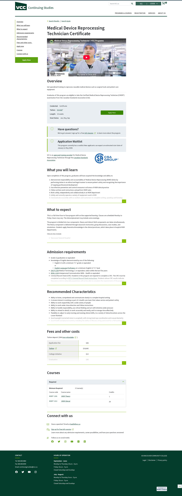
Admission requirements (25, 33)
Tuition (51, 348)
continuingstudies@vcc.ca (28, 467)
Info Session (89, 133)
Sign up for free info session (61, 429)
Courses (19, 50)
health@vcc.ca (75, 424)
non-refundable (68, 337)
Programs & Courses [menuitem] (123, 13)
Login (152, 3)
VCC (141, 3)
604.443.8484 (22, 461)
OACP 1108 (55, 271)
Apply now (20, 46)
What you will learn (23, 25)
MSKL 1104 (55, 273)
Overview (20, 22)
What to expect (22, 29)
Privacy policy (162, 460)
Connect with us (22, 54)
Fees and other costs (24, 42)
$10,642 (59, 110)
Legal (144, 460)
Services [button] (151, 13)
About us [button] (162, 13)
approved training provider (63, 155)
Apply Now (26, 60)
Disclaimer (152, 460)
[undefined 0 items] (163, 3)
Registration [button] (140, 13)
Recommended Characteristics (22, 38)
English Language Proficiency (65, 268)
